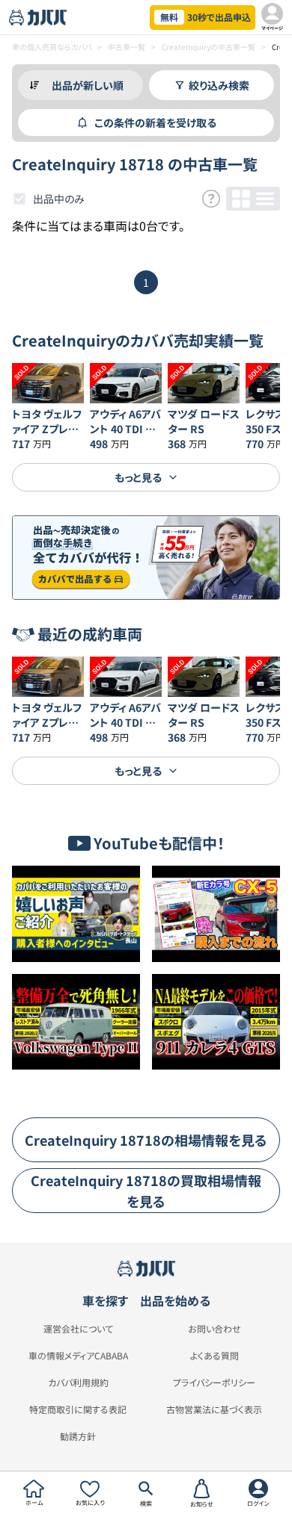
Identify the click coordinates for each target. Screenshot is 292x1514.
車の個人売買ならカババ (51, 46)
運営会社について (78, 1328)
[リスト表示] (265, 199)
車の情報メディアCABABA (78, 1355)
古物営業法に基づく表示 (214, 1409)
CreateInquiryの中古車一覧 (208, 46)
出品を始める (175, 1300)
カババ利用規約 (78, 1382)
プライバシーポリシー (214, 1382)
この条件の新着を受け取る (155, 122)
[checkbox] (19, 198)
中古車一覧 (126, 46)
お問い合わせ (214, 1328)
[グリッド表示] (241, 199)
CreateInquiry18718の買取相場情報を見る (146, 1190)
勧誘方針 (78, 1436)
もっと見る (138, 477)
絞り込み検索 (219, 85)
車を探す (105, 1300)
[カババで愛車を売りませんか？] (146, 557)
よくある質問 (214, 1355)
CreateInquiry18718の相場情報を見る (146, 1140)
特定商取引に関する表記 (78, 1409)
